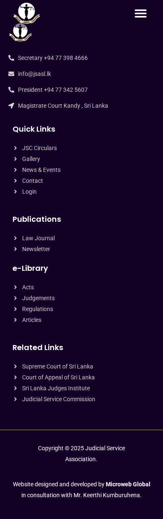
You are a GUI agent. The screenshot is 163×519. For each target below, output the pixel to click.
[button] (141, 13)
